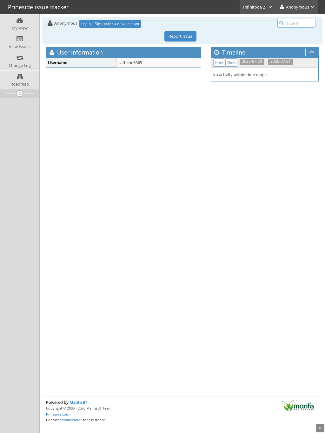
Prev (219, 62)
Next (231, 62)
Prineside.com (57, 414)
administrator (71, 419)
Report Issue (180, 36)
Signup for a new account (117, 23)
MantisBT (78, 402)
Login (86, 23)
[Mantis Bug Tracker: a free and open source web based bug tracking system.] (298, 405)
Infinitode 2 (254, 7)
